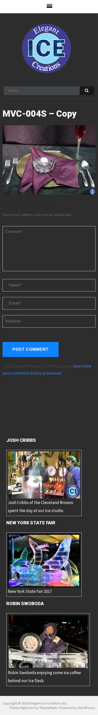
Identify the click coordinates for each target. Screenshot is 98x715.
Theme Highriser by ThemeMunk (33, 707)
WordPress (86, 707)
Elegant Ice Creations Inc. (48, 703)
